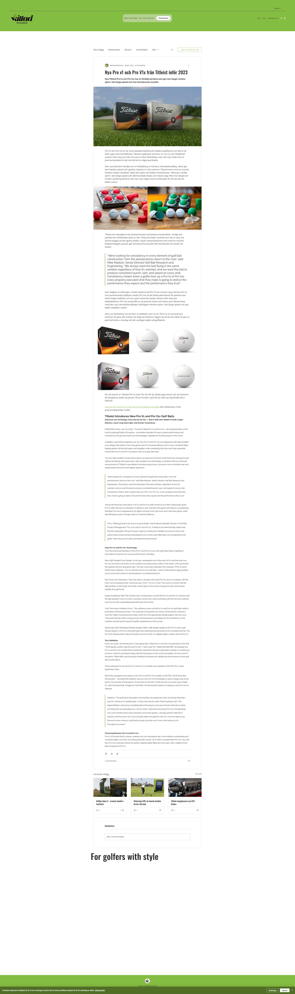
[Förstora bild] (111, 339)
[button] (172, 50)
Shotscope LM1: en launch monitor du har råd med (147, 803)
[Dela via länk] (117, 754)
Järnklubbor (142, 49)
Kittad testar (114, 49)
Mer (154, 49)
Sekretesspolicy (100, 990)
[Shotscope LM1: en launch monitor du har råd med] (147, 787)
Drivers (128, 49)
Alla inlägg (98, 49)
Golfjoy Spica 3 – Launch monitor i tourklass (110, 803)
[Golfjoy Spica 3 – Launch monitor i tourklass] (110, 787)
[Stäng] (292, 990)
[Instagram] (284, 18)
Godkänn (285, 990)
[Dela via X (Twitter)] (112, 754)
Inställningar (272, 990)
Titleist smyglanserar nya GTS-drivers (183, 803)
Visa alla (198, 774)
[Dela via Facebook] (106, 754)
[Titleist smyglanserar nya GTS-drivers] (185, 787)
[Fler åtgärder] (188, 65)
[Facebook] (281, 18)
